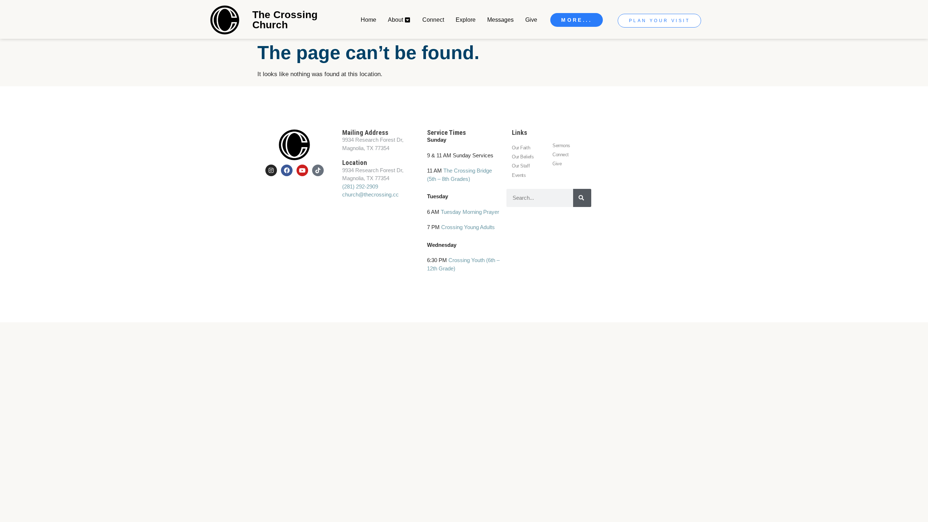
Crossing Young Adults (468, 227)
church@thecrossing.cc (370, 194)
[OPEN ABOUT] (408, 20)
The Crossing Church (285, 19)
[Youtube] (302, 170)
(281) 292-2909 (360, 186)
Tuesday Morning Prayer (470, 212)
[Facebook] (287, 170)
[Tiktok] (318, 170)
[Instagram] (271, 170)
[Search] (582, 198)
